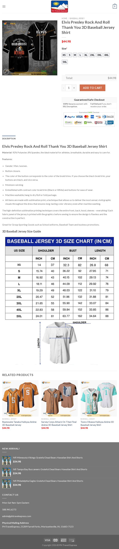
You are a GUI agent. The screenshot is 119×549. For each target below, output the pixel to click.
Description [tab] (9, 138)
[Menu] (4, 6)
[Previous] (2, 408)
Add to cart (92, 87)
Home (64, 18)
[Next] (117, 408)
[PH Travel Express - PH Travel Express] (59, 6)
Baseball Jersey (77, 18)
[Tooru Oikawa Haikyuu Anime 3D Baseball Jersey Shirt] (99, 398)
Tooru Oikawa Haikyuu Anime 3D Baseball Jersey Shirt (97, 423)
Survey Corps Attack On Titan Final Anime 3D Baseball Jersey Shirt (58, 423)
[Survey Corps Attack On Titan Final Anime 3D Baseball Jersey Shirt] (59, 398)
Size (64, 48)
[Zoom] (6, 72)
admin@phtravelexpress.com (16, 516)
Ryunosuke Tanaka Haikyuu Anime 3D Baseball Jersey (19, 423)
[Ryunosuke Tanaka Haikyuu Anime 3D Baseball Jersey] (20, 398)
